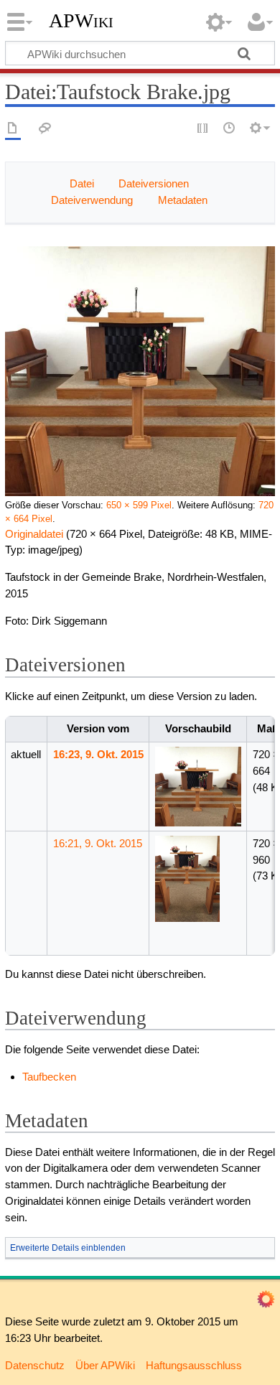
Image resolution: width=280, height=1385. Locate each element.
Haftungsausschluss (194, 1365)
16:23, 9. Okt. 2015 (98, 754)
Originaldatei (34, 534)
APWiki (81, 21)
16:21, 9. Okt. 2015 (97, 843)
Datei (82, 183)
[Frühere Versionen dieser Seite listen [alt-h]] (230, 129)
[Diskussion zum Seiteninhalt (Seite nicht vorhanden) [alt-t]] (45, 129)
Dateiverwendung (92, 200)
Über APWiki (105, 1365)
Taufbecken (49, 1077)
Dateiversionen (153, 183)
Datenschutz (35, 1365)
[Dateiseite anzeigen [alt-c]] (13, 129)
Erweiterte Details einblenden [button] (68, 1248)
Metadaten (182, 200)
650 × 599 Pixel (139, 505)
